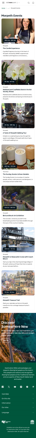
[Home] (11, 3)
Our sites (5, 407)
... (8, 8)
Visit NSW (5, 394)
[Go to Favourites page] (33, 3)
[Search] (29, 3)
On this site (6, 398)
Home (3, 8)
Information (6, 403)
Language (5, 412)
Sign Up (5, 340)
